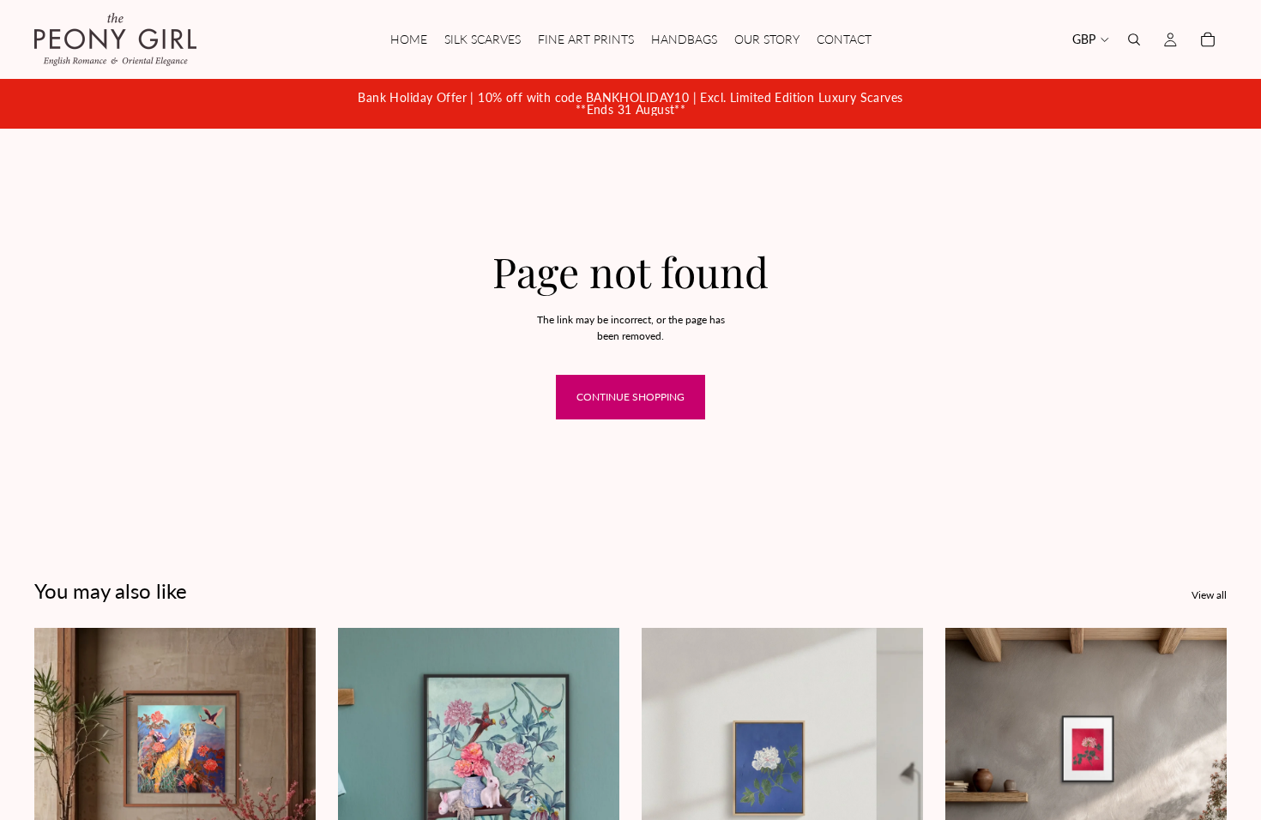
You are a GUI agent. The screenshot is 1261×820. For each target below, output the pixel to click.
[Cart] (1208, 39)
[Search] (1134, 39)
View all (1209, 594)
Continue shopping (630, 396)
